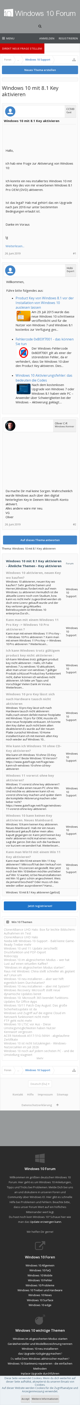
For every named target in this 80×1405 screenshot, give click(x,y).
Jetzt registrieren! (40, 906)
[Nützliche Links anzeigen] (74, 60)
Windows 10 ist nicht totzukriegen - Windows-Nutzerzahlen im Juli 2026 (35, 1045)
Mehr (40, 1058)
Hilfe (30, 1094)
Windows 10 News (40, 1295)
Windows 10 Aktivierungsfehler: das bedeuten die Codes (44, 377)
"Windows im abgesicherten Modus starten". (34, 967)
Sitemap (62, 1094)
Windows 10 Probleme (40, 1285)
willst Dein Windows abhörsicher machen (41, 1359)
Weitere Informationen (45, 1398)
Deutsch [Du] (39, 1084)
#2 (74, 524)
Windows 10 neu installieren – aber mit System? (37, 986)
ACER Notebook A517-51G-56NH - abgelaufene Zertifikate (37, 1037)
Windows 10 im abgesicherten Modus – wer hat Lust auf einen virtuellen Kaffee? (37, 962)
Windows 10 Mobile (40, 1275)
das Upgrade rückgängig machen (39, 1353)
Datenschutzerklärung (37, 1105)
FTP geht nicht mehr (18, 1021)
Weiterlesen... (15, 246)
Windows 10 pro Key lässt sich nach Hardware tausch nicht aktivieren (30, 699)
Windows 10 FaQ (40, 1270)
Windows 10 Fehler (40, 1280)
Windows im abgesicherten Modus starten (40, 1339)
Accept (25, 1398)
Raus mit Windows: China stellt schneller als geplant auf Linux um (39, 973)
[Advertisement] (40, 136)
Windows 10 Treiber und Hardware (40, 1290)
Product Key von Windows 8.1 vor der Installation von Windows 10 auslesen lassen (45, 303)
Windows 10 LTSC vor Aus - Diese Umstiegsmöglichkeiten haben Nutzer (30, 1026)
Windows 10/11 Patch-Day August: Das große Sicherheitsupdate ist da (35, 1007)
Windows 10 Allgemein (40, 1265)
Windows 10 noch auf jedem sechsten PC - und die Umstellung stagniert (39, 1053)
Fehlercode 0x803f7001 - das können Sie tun (45, 341)
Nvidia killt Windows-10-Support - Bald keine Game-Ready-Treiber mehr (39, 943)
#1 (74, 253)
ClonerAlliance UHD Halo (21, 937)
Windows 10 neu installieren (40, 1349)
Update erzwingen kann (45, 1222)
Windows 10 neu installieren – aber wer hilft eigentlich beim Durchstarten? (34, 981)
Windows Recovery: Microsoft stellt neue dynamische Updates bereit (32, 992)
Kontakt (18, 1094)
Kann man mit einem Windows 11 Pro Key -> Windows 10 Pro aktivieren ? (32, 624)
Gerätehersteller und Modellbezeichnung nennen (40, 1344)
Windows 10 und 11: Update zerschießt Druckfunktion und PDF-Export (31, 950)
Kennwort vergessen (18, 1032)
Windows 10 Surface (40, 1300)
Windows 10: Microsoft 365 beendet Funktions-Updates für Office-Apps (36, 1000)
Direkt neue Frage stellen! (22, 48)
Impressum (45, 1094)
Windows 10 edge (40, 1305)
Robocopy (11, 956)
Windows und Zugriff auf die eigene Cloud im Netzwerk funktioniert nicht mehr (34, 1015)
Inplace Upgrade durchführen (40, 1373)
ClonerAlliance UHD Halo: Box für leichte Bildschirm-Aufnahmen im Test (40, 931)
